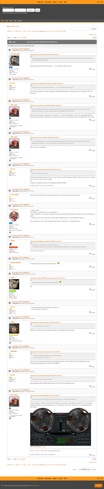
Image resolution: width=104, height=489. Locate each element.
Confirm (98, 485)
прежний (42, 446)
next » (95, 34)
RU (98, 2)
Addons (55, 2)
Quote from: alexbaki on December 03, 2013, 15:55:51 (45, 375)
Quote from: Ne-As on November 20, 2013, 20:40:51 (45, 322)
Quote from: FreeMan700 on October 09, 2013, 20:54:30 (46, 83)
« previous (91, 34)
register (11, 7)
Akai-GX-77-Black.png (36, 450)
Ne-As (13, 83)
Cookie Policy (35, 485)
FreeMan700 (15, 54)
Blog (65, 2)
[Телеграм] (10, 232)
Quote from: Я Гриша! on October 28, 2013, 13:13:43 (45, 241)
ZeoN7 (47, 31)
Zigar (13, 322)
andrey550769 (16, 262)
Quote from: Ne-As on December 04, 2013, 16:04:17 (45, 395)
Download (48, 2)
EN (102, 2)
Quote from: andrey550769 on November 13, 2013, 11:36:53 (47, 278)
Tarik (51, 31)
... (12, 37)
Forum (60, 2)
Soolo (13, 241)
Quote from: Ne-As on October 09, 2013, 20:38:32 (44, 54)
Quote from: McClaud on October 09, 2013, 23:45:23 (45, 169)
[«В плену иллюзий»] (10, 128)
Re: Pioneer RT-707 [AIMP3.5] (20, 49)
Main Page (40, 2)
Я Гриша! (14, 210)
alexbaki (14, 351)
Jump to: (74, 469)
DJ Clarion (14, 194)
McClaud (14, 105)
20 (20, 37)
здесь (57, 307)
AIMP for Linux (15, 26)
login (7, 7)
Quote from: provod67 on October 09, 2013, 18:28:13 (45, 105)
